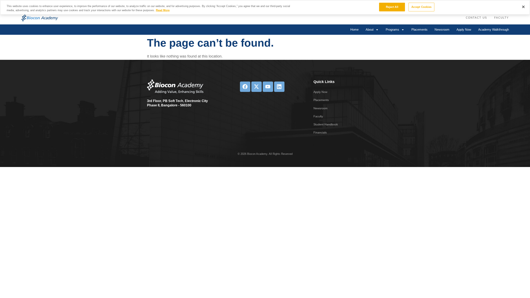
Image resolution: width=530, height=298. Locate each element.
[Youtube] (268, 87)
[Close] (523, 6)
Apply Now (464, 29)
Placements (419, 29)
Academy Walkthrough (493, 29)
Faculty (501, 17)
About (369, 29)
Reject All (392, 6)
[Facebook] (245, 87)
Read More (163, 10)
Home (354, 29)
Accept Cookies (421, 6)
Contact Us (476, 17)
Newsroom (442, 29)
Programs (392, 29)
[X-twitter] (256, 87)
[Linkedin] (279, 87)
